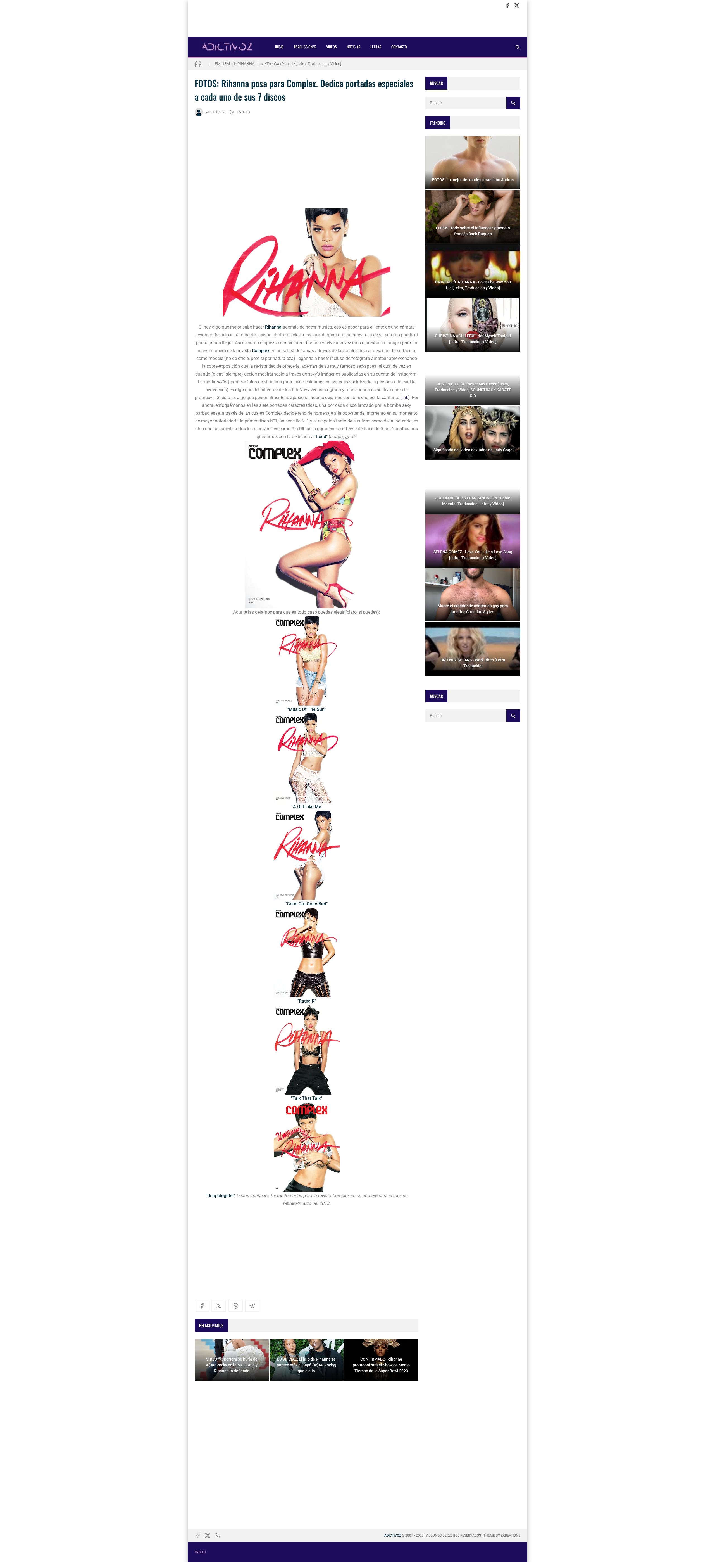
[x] (516, 5)
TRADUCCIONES (305, 46)
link (404, 397)
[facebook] (507, 5)
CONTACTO (399, 46)
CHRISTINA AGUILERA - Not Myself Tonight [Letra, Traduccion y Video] (275, 63)
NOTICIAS (353, 46)
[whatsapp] (235, 1306)
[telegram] (252, 1306)
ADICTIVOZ (215, 112)
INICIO (279, 46)
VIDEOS (331, 46)
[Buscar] (517, 47)
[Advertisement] (357, 22)
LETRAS (375, 46)
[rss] (217, 1535)
